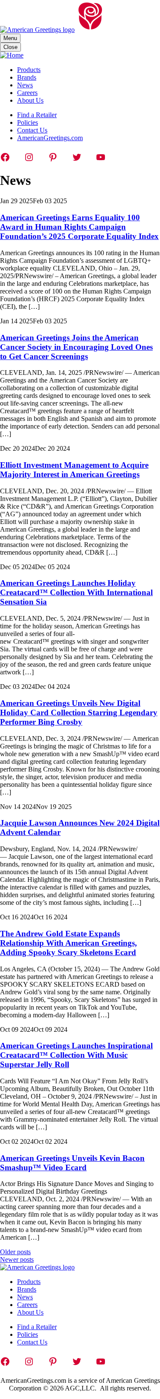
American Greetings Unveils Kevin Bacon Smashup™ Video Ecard (72, 1163)
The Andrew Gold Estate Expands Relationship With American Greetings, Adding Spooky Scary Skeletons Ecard (68, 943)
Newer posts (17, 1259)
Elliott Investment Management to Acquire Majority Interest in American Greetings (74, 470)
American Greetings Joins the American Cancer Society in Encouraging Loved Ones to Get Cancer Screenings (76, 347)
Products (29, 69)
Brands (26, 77)
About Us (30, 100)
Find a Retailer (37, 114)
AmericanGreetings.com (50, 137)
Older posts (15, 1251)
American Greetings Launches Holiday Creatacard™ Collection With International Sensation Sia (76, 592)
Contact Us (32, 130)
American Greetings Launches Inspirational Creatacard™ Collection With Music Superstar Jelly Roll (76, 1055)
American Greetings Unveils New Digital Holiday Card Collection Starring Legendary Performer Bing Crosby (78, 712)
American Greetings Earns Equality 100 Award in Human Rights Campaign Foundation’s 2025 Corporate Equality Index (79, 227)
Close (10, 47)
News (25, 85)
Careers (27, 92)
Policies (27, 122)
